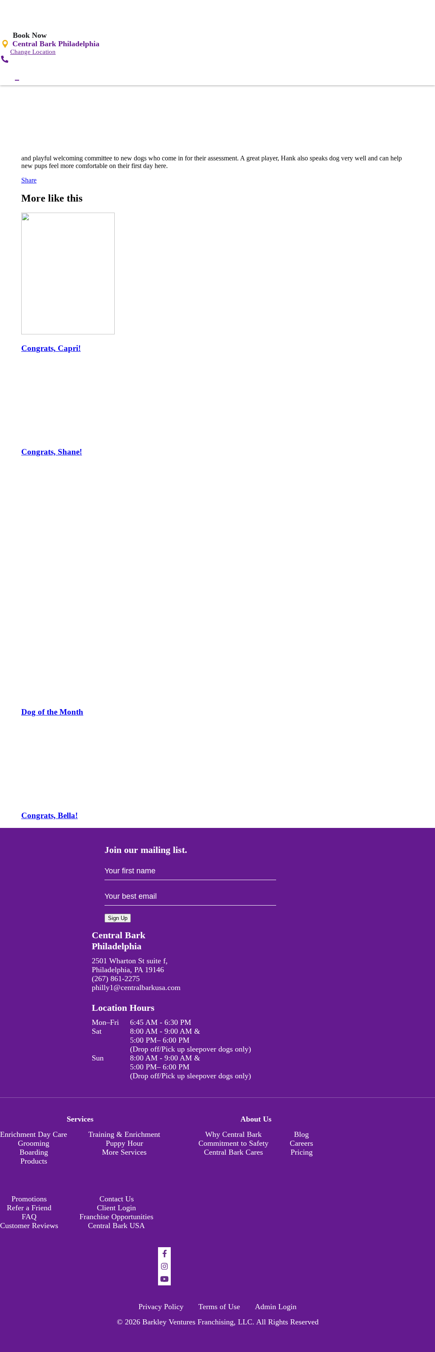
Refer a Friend (29, 1207)
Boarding (34, 1152)
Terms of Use (219, 1306)
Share (29, 180)
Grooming (33, 1143)
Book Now (30, 35)
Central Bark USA (116, 1225)
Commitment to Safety (233, 1143)
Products (33, 1161)
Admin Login (276, 1306)
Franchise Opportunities (116, 1216)
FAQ (29, 1216)
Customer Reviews (29, 1225)
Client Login (116, 1207)
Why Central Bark (233, 1134)
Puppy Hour (124, 1143)
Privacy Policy (161, 1306)
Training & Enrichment (124, 1134)
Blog (301, 1134)
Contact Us (116, 1199)
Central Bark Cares (233, 1152)
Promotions (29, 1199)
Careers (301, 1143)
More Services (124, 1152)
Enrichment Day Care (33, 1134)
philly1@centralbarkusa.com (136, 987)
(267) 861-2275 (116, 978)
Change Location (33, 51)
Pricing (302, 1152)
